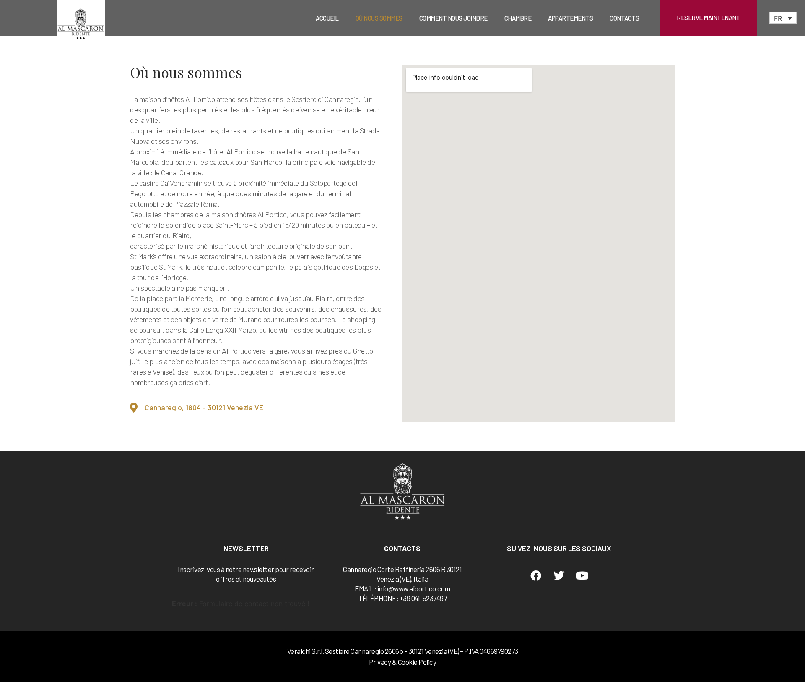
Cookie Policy (417, 662)
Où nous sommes (379, 18)
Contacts (624, 18)
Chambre (518, 18)
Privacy (380, 662)
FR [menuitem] (778, 18)
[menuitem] (783, 18)
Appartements (570, 18)
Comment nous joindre (453, 18)
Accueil (327, 18)
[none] (783, 18)
